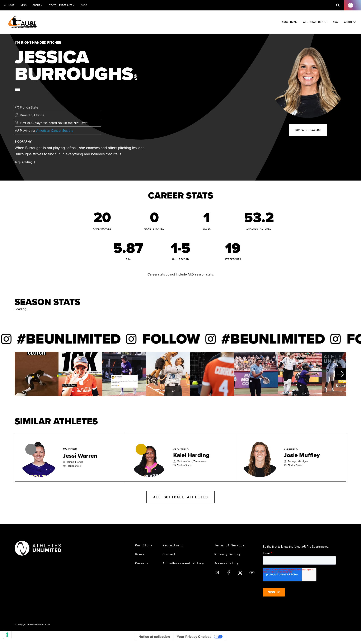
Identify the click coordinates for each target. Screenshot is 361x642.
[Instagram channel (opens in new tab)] (216, 572)
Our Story (143, 545)
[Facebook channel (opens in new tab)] (228, 572)
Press (140, 554)
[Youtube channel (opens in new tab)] (252, 572)
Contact (169, 554)
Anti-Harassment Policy (183, 563)
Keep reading (23, 161)
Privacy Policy (227, 554)
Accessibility (226, 563)
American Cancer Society (54, 130)
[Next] (329, 374)
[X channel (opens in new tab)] (240, 572)
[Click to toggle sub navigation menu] (325, 21)
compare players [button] (307, 130)
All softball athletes (180, 496)
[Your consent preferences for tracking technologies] (7, 635)
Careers (141, 563)
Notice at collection (154, 636)
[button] (338, 5)
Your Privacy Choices (194, 636)
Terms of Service (229, 545)
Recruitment (173, 545)
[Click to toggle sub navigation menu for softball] (352, 5)
